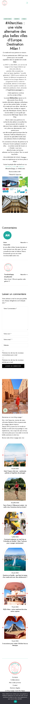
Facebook (8, 166)
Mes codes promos (15, 683)
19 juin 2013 (6, 244)
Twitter (14, 166)
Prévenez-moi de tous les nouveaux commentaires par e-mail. (13, 354)
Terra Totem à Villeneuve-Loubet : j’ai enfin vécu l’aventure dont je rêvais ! (15, 506)
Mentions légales (15, 688)
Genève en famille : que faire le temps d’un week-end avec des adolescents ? (15, 576)
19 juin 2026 (15, 607)
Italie (24, 19)
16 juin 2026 (15, 641)
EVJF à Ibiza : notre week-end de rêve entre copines (15, 610)
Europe (17, 19)
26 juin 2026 (15, 573)
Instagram (21, 166)
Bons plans (7, 19)
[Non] (28, 698)
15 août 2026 (15, 468)
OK (15, 701)
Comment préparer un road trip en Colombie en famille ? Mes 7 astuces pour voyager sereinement (15, 541)
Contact (15, 685)
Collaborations (15, 680)
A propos (15, 677)
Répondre (23, 242)
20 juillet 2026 (15, 503)
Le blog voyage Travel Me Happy (15, 691)
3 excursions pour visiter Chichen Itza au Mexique (15, 644)
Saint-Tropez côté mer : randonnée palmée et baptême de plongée (15, 472)
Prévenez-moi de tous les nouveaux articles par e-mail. (13, 361)
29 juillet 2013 (8, 277)
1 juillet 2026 (15, 537)
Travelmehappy (9, 274)
